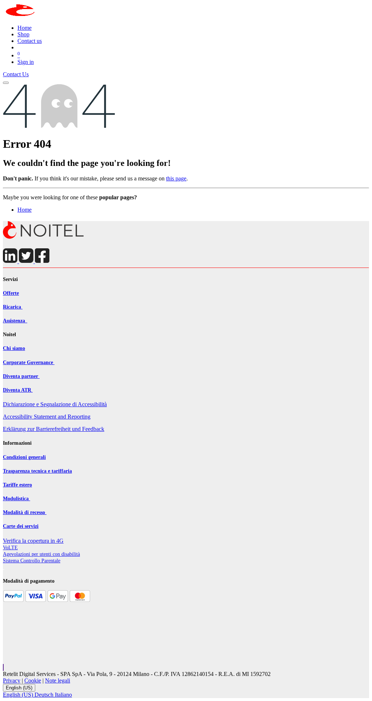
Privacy (11, 680)
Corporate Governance (28, 362)
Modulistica (16, 498)
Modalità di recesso (24, 512)
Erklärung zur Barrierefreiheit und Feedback (53, 429)
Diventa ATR (18, 390)
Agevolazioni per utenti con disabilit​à (41, 554)
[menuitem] (24, 28)
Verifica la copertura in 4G (33, 541)
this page (176, 178)
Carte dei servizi (21, 526)
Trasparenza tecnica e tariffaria (37, 471)
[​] (43, 237)
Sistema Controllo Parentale (31, 560)
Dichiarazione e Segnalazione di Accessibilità (55, 404)
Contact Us (16, 74)
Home (24, 210)
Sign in (25, 62)
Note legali (57, 680)
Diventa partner (21, 376)
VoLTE (10, 547)
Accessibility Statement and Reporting (46, 416)
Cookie (32, 680)
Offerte (11, 293)
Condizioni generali (24, 457)
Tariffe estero (17, 485)
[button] (3, 667)
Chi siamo (14, 348)
